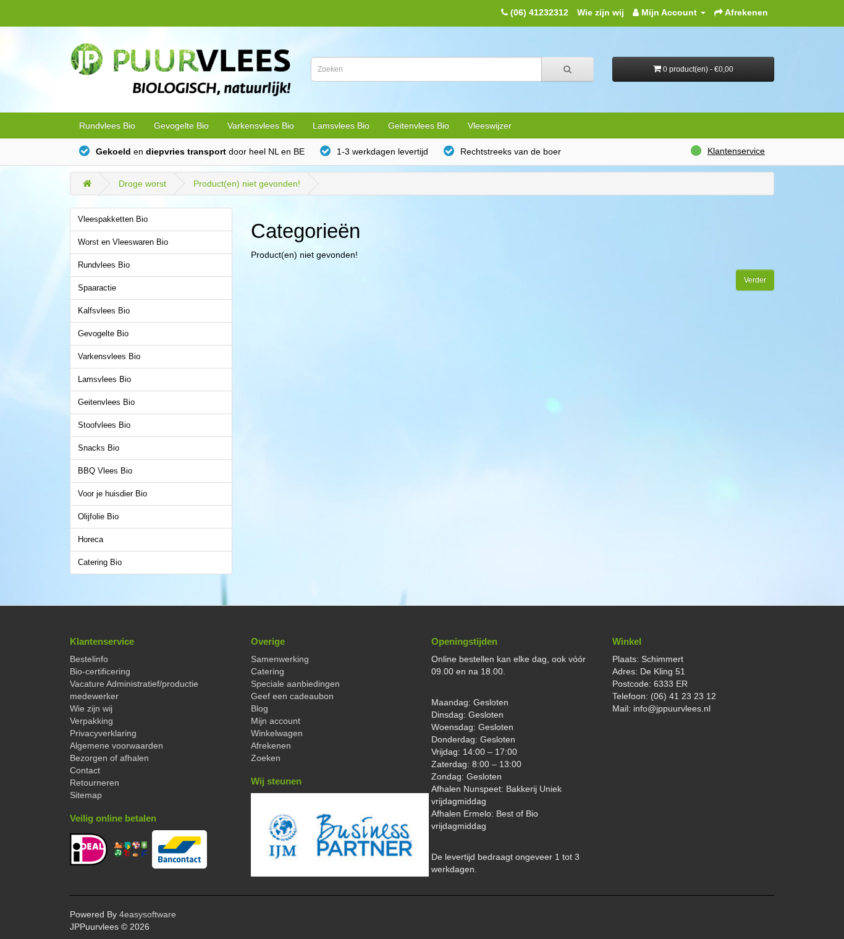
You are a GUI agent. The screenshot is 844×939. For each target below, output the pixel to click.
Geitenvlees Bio (418, 125)
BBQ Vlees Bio (105, 471)
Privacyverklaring (103, 733)
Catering (267, 671)
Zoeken (266, 758)
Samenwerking (280, 659)
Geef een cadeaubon (292, 696)
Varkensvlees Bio (260, 125)
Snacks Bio (98, 448)
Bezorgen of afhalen (109, 758)
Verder (755, 280)
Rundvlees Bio (107, 125)
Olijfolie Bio (98, 516)
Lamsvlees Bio (341, 125)
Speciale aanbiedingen (295, 684)
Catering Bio (100, 562)
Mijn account (275, 721)
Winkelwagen (277, 733)
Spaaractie (97, 288)
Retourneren (94, 783)
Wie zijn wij (600, 12)
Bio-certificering (100, 671)
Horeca (90, 539)
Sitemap (86, 795)
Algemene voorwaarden (116, 745)
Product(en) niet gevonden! (246, 184)
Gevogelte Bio (181, 125)
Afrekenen (271, 745)
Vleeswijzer (490, 125)
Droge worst (142, 184)
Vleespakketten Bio (113, 219)
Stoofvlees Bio (104, 425)
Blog (259, 708)
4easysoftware (147, 914)
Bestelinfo (89, 659)
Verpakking (91, 721)
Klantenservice (736, 151)
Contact (85, 770)
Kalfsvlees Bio (104, 311)
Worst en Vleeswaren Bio (123, 242)
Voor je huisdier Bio (112, 494)
